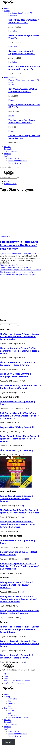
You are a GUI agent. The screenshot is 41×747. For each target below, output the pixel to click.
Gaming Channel (14, 163)
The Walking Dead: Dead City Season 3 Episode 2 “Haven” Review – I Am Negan (20, 511)
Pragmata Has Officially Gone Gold (17, 427)
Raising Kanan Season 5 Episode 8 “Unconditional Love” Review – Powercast (16, 498)
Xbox (10, 701)
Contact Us (8, 678)
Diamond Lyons (6, 265)
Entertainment (10, 77)
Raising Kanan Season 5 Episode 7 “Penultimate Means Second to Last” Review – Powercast (18, 524)
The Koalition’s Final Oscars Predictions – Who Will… (21, 121)
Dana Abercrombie (9, 253)
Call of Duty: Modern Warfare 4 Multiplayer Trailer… (23, 21)
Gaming (7, 11)
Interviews (12, 151)
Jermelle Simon (19, 267)
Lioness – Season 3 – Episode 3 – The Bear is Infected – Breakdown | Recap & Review (19, 351)
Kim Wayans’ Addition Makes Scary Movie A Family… (22, 90)
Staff (6, 676)
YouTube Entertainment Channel (17, 681)
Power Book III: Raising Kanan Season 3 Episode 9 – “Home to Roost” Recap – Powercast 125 (19, 439)
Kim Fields (23, 270)
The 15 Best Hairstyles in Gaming (16, 450)
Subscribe (8, 742)
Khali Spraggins (13, 270)
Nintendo (12, 703)
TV (9, 236)
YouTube (7, 156)
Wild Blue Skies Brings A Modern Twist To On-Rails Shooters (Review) (20, 386)
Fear (14, 265)
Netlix (13, 272)
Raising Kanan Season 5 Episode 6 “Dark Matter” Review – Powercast (19, 612)
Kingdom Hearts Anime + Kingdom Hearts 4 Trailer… (21, 52)
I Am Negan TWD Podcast (18, 717)
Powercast (12, 715)
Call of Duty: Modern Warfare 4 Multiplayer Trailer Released (15, 375)
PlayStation (12, 15)
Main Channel (13, 158)
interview (9, 267)
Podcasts (7, 153)
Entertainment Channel (17, 160)
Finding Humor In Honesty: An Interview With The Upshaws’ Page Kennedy (19, 245)
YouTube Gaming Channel (14, 683)
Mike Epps (31, 270)
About (6, 8)
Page (17, 272)
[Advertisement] (20, 214)
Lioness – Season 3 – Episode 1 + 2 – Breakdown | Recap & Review (17, 363)
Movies (11, 84)
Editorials (8, 149)
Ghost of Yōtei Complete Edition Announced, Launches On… (24, 67)
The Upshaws (20, 274)
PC (9, 706)
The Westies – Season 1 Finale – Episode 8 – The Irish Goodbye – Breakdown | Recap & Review (19, 337)
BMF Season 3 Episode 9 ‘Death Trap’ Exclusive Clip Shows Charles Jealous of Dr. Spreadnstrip (19, 416)
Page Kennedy (25, 272)
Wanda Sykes (30, 274)
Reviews (7, 147)
